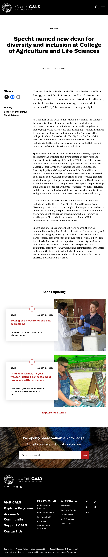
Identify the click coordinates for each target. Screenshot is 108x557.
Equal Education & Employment (64, 549)
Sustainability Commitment (40, 552)
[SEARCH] (97, 7)
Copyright (8, 549)
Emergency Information (65, 552)
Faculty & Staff (44, 517)
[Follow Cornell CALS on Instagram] (94, 501)
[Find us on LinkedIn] (87, 507)
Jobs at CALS (66, 523)
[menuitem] (97, 8)
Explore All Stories (54, 412)
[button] (103, 7)
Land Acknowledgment (14, 552)
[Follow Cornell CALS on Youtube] (87, 512)
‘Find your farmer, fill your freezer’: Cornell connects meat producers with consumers (31, 377)
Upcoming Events (68, 510)
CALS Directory (67, 519)
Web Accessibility (38, 549)
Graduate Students (45, 512)
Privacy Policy (22, 549)
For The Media (66, 515)
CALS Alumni (42, 521)
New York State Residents (44, 526)
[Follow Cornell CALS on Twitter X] (95, 507)
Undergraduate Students (43, 506)
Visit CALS (12, 502)
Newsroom (65, 506)
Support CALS (15, 525)
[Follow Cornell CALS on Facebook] (87, 501)
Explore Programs (19, 508)
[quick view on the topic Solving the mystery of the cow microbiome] (32, 309)
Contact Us (13, 531)
